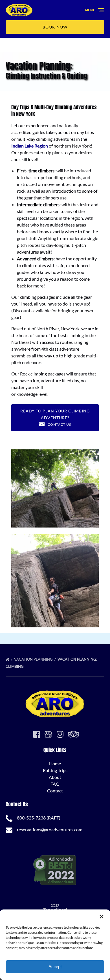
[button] (101, 916)
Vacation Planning (34, 659)
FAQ (55, 783)
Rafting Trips (55, 770)
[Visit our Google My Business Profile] (48, 734)
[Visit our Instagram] (60, 734)
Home (55, 763)
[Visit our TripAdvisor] (73, 734)
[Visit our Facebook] (36, 734)
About (55, 777)
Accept (55, 966)
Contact (55, 790)
